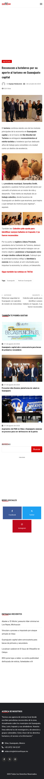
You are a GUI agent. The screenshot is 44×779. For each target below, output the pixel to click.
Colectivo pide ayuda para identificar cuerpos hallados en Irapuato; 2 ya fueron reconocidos (21, 232)
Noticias (6, 61)
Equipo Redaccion (15, 84)
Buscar (6, 444)
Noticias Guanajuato (25, 280)
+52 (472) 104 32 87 (12, 747)
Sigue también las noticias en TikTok (17, 272)
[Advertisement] (22, 31)
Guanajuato (11, 280)
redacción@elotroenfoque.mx (16, 751)
